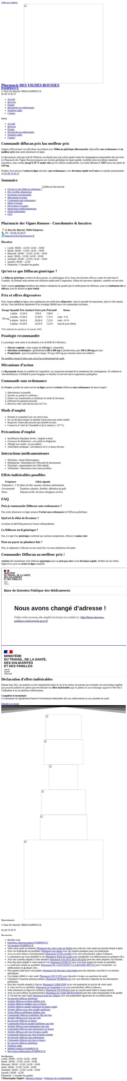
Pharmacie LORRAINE (54, 984)
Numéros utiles (14, 110)
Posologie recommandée (19, 194)
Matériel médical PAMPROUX (22, 1048)
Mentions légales (34, 1078)
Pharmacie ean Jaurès (51, 951)
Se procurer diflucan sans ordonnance (25, 1037)
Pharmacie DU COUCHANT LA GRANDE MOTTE (68, 965)
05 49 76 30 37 (11, 173)
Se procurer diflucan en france (22, 1020)
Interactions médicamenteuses (21, 208)
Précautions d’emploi (17, 206)
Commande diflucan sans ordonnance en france (30, 1029)
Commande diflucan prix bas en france (26, 1040)
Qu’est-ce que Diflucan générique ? (24, 189)
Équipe (10, 105)
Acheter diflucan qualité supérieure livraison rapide (32, 1006)
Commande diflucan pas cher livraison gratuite (30, 1034)
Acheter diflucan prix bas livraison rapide (27, 1032)
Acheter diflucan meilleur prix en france (26, 1004)
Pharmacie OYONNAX (58, 990)
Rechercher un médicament (20, 107)
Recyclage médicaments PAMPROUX (26, 1051)
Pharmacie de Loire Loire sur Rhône (54, 948)
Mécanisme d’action (17, 197)
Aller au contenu (9, 2)
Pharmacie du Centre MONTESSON (64, 993)
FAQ (9, 214)
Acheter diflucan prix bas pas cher (24, 1018)
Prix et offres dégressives (19, 192)
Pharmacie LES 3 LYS (51, 976)
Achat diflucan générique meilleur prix (26, 1012)
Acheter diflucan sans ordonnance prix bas (28, 1026)
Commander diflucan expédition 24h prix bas (29, 1015)
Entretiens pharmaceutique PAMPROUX (27, 942)
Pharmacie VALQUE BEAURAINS (68, 959)
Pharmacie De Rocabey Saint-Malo (60, 970)
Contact (11, 113)
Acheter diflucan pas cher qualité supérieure (28, 1009)
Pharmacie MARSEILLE (58, 979)
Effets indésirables (16, 211)
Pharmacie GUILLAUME (59, 954)
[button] (63, 118)
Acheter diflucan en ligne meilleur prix (26, 1001)
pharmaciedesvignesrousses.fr (19, 235)
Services (11, 102)
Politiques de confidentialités (58, 1078)
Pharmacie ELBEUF (60, 962)
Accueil (11, 99)
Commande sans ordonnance (21, 200)
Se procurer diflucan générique (22, 998)
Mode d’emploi (14, 203)
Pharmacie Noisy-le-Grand (59, 956)
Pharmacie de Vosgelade (48, 987)
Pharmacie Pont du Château (46, 995)
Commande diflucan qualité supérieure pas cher (30, 1023)
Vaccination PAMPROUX (20, 945)
